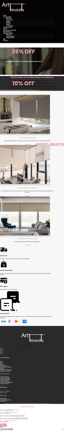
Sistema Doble (10, 37)
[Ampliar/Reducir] (0, 429)
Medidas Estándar (8, 33)
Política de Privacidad (5, 370)
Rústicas (8, 22)
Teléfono (2, 421)
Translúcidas (9, 25)
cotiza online (6, 429)
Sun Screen (9, 19)
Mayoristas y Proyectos (9, 30)
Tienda (5, 28)
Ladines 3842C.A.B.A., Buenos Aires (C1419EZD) (5, 400)
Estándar (27, 144)
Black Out (9, 18)
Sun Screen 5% (10, 36)
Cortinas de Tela (7, 27)
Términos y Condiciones (6, 369)
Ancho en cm (3, 410)
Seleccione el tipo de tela (6, 415)
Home (1, 361)
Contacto (5, 40)
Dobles (8, 21)
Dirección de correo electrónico (8, 418)
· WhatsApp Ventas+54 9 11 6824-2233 (5, 377)
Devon (8, 24)
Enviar (3, 425)
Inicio (4, 15)
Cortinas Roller (7, 16)
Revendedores (7, 31)
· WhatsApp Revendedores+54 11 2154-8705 (6, 382)
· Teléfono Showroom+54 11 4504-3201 (5, 380)
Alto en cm (2, 413)
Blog (4, 39)
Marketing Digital (45, 403)
